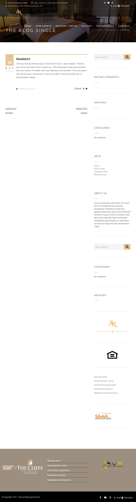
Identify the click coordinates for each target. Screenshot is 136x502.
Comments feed (100, 171)
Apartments (44, 26)
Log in (96, 165)
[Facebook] (83, 89)
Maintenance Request (103, 389)
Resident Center (66, 26)
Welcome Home (100, 377)
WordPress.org (100, 174)
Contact (124, 26)
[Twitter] (87, 89)
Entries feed (99, 168)
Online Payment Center (104, 381)
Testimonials (105, 26)
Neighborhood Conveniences (106, 393)
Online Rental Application (105, 385)
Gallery (87, 26)
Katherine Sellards (27, 88)
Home (28, 26)
